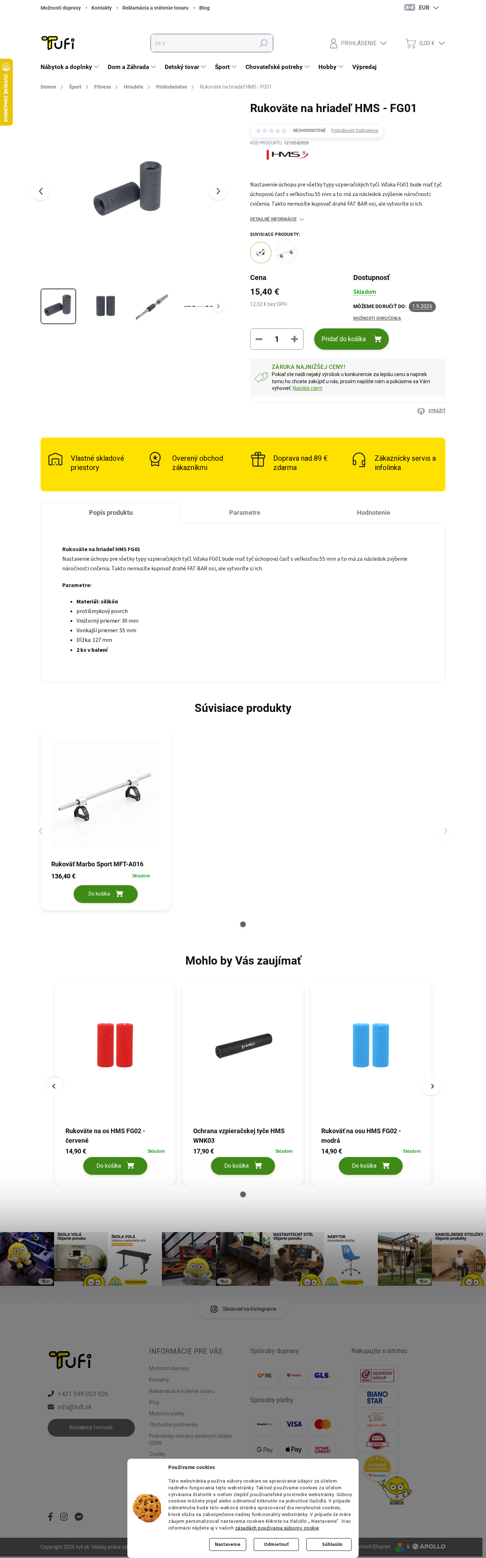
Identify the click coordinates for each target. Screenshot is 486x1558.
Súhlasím (332, 1544)
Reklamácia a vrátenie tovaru (155, 8)
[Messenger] (79, 1517)
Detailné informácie (273, 219)
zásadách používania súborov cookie (277, 1528)
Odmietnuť (276, 1544)
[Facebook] (50, 1517)
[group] (115, 1081)
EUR (424, 7)
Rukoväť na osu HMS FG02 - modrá (361, 1135)
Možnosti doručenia (377, 318)
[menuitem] (71, 67)
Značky (157, 1454)
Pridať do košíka (344, 339)
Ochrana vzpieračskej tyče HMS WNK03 (239, 1135)
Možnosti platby (167, 1413)
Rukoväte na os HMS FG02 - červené (105, 1135)
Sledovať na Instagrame (249, 1309)
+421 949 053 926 (83, 1394)
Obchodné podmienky (173, 1424)
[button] (243, 924)
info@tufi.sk (75, 1407)
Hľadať (263, 43)
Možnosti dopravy (61, 8)
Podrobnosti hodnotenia (354, 130)
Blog (204, 8)
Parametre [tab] (244, 512)
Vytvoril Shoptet (373, 1546)
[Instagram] (64, 1517)
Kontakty (101, 8)
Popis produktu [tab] (111, 512)
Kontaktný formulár (91, 1427)
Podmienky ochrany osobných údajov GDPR (190, 1439)
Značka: (280, 171)
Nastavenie (228, 1544)
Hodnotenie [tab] (373, 512)
